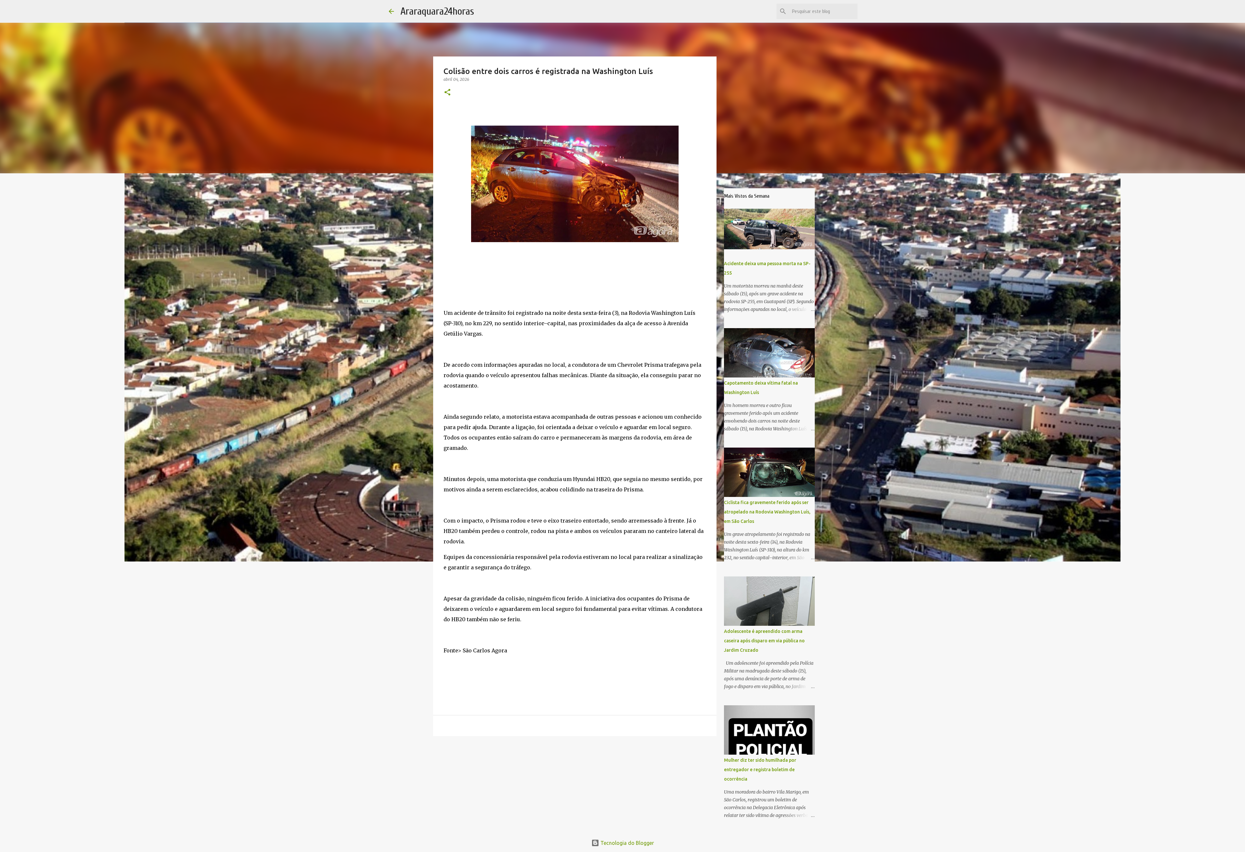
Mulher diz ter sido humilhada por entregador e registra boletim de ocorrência (760, 770)
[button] (447, 92)
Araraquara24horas (437, 11)
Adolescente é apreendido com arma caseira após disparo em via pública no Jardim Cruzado (764, 641)
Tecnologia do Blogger (626, 843)
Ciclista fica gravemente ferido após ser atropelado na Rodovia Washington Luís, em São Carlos (767, 512)
